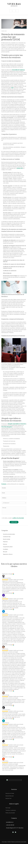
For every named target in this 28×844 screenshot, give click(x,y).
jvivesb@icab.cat (9, 822)
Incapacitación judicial (7, 546)
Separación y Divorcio (7, 554)
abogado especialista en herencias (17, 423)
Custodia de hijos (6, 536)
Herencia (5, 544)
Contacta (3, 484)
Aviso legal (8, 807)
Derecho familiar (6, 539)
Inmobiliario (5, 549)
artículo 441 (20, 168)
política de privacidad (18, 518)
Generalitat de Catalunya (18, 69)
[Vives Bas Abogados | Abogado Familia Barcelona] (14, 5)
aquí (12, 87)
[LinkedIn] (11, 832)
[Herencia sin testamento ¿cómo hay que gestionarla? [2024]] (14, 23)
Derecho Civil (8, 798)
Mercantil (5, 551)
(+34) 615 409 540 (10, 825)
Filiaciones (5, 541)
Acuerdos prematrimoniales (9, 534)
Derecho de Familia (10, 793)
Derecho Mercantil (9, 795)
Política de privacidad (10, 812)
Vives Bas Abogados (6, 426)
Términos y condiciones (11, 810)
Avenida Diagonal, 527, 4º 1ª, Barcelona (14, 827)
